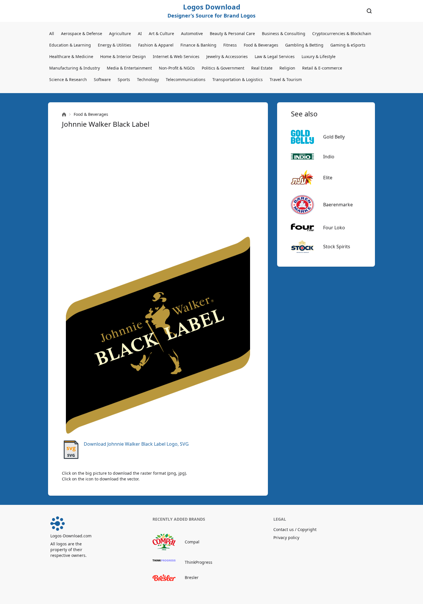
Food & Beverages (261, 45)
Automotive (192, 33)
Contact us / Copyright (295, 529)
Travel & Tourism (286, 79)
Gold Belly (334, 137)
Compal (192, 542)
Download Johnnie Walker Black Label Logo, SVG (136, 444)
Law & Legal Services (275, 56)
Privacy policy (286, 537)
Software (102, 79)
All (51, 33)
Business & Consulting (283, 33)
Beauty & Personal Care (232, 33)
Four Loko (334, 227)
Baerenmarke (338, 204)
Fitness (230, 45)
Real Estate (262, 68)
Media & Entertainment (129, 68)
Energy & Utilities (114, 45)
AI (140, 33)
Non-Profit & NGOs (177, 68)
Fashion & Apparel (156, 45)
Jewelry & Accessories (227, 56)
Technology (148, 79)
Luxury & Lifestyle (319, 56)
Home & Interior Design (123, 56)
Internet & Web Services (176, 56)
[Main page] (64, 114)
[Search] (369, 11)
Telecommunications (185, 79)
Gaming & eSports (347, 45)
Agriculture (120, 33)
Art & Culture (161, 33)
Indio (328, 156)
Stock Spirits (336, 246)
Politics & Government (223, 68)
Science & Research (68, 79)
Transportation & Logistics (237, 79)
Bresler (192, 577)
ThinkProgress (198, 562)
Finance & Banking (198, 45)
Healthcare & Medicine (71, 56)
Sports (124, 79)
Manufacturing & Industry (74, 68)
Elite (327, 177)
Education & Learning (70, 45)
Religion (287, 68)
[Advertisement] (158, 183)
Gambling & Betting (304, 45)
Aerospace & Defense (81, 33)
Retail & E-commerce (322, 68)
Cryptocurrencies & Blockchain (341, 33)
